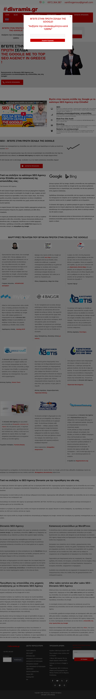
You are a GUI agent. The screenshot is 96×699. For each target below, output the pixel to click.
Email (31, 32)
